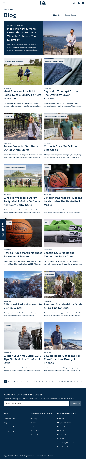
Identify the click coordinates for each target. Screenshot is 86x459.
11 (37, 381)
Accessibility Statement (65, 443)
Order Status (61, 427)
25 (81, 381)
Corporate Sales (36, 431)
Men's (47, 116)
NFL (46, 223)
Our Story (33, 419)
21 (68, 381)
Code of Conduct (36, 435)
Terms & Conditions (10, 427)
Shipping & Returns (64, 423)
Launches (11, 25)
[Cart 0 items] (83, 3)
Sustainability (49, 274)
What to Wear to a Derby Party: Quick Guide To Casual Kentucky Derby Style (22, 201)
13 (43, 381)
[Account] (78, 3)
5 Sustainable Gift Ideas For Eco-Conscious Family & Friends (62, 359)
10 (33, 381)
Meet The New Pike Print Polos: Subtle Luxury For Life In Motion (22, 95)
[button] (3, 229)
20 (65, 381)
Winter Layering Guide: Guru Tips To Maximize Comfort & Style (22, 359)
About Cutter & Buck (41, 414)
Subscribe (75, 403)
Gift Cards (60, 419)
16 (52, 381)
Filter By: (56, 15)
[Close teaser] (6, 219)
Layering (55, 61)
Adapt (61, 61)
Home (5, 9)
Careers (33, 423)
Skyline (20, 25)
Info (6, 414)
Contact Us (61, 439)
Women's (22, 167)
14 (46, 381)
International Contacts (65, 447)
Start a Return (62, 431)
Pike (13, 61)
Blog (11, 9)
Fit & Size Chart (62, 435)
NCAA (47, 167)
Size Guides (62, 116)
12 (40, 381)
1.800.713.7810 (9, 419)
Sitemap (50, 456)
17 (55, 381)
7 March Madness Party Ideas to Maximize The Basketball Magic (63, 201)
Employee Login (9, 431)
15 (49, 381)
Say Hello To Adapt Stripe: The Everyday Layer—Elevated (61, 95)
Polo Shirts (19, 61)
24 (77, 381)
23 (74, 381)
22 (71, 381)
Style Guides (14, 167)
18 (59, 381)
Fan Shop (8, 223)
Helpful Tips (8, 116)
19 (62, 381)
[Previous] (2, 381)
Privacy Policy (41, 456)
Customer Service (66, 414)
